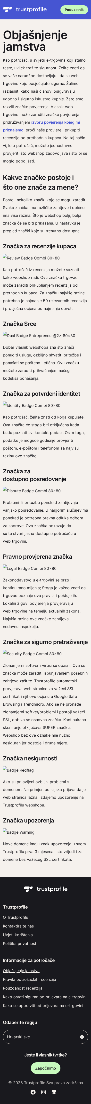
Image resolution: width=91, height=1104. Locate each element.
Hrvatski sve (18, 1036)
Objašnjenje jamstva (21, 970)
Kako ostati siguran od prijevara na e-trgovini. (45, 996)
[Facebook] (33, 1092)
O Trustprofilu (15, 917)
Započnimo (45, 1068)
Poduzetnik (74, 10)
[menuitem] (45, 917)
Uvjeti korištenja (18, 934)
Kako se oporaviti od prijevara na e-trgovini (43, 1005)
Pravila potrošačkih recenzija (29, 979)
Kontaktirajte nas (18, 926)
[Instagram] (43, 1092)
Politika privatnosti (20, 943)
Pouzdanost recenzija (22, 988)
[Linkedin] (54, 1092)
